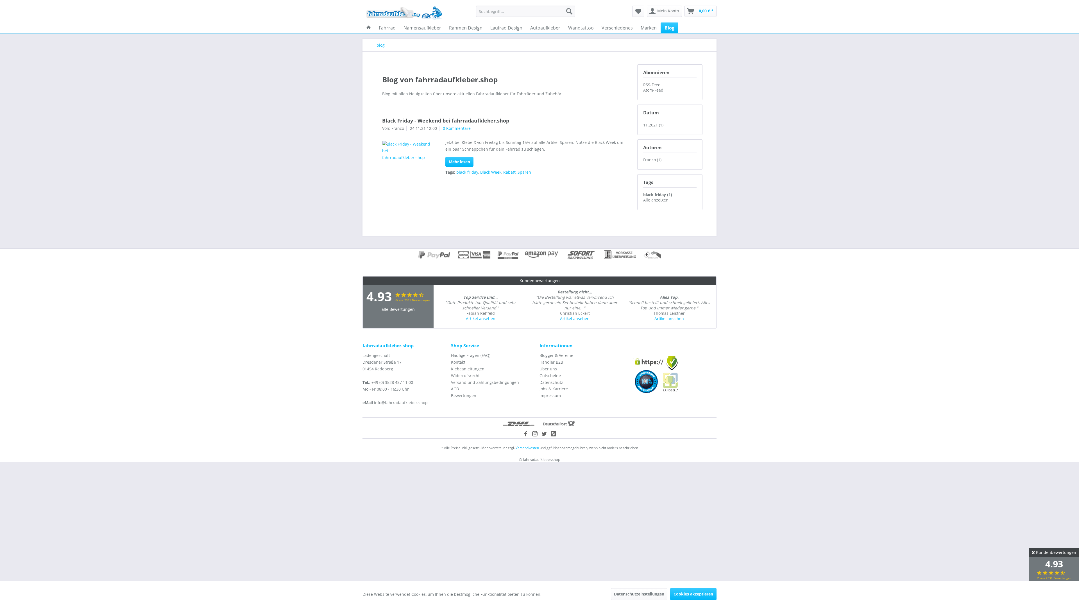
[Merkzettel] (638, 11)
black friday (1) (657, 194)
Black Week (490, 172)
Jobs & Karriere (554, 388)
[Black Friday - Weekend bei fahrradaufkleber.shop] (406, 151)
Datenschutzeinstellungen (639, 594)
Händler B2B (551, 362)
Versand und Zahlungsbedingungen (485, 382)
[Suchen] (569, 11)
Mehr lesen (459, 161)
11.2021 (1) (653, 125)
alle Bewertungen (398, 309)
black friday (467, 172)
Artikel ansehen (480, 318)
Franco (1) (652, 159)
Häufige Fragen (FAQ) (470, 355)
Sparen (524, 172)
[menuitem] (525, 11)
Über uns (548, 369)
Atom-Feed (653, 90)
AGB (455, 388)
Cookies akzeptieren (693, 594)
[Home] (368, 27)
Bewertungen (463, 395)
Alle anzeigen (655, 200)
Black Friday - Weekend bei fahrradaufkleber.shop (445, 120)
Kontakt (458, 362)
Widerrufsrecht (465, 375)
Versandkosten (527, 447)
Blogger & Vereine (556, 355)
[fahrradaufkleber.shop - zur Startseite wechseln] (404, 13)
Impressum (550, 395)
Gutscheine (550, 375)
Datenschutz (551, 382)
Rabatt (509, 172)
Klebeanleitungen (467, 369)
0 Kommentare (457, 128)
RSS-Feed (652, 84)
